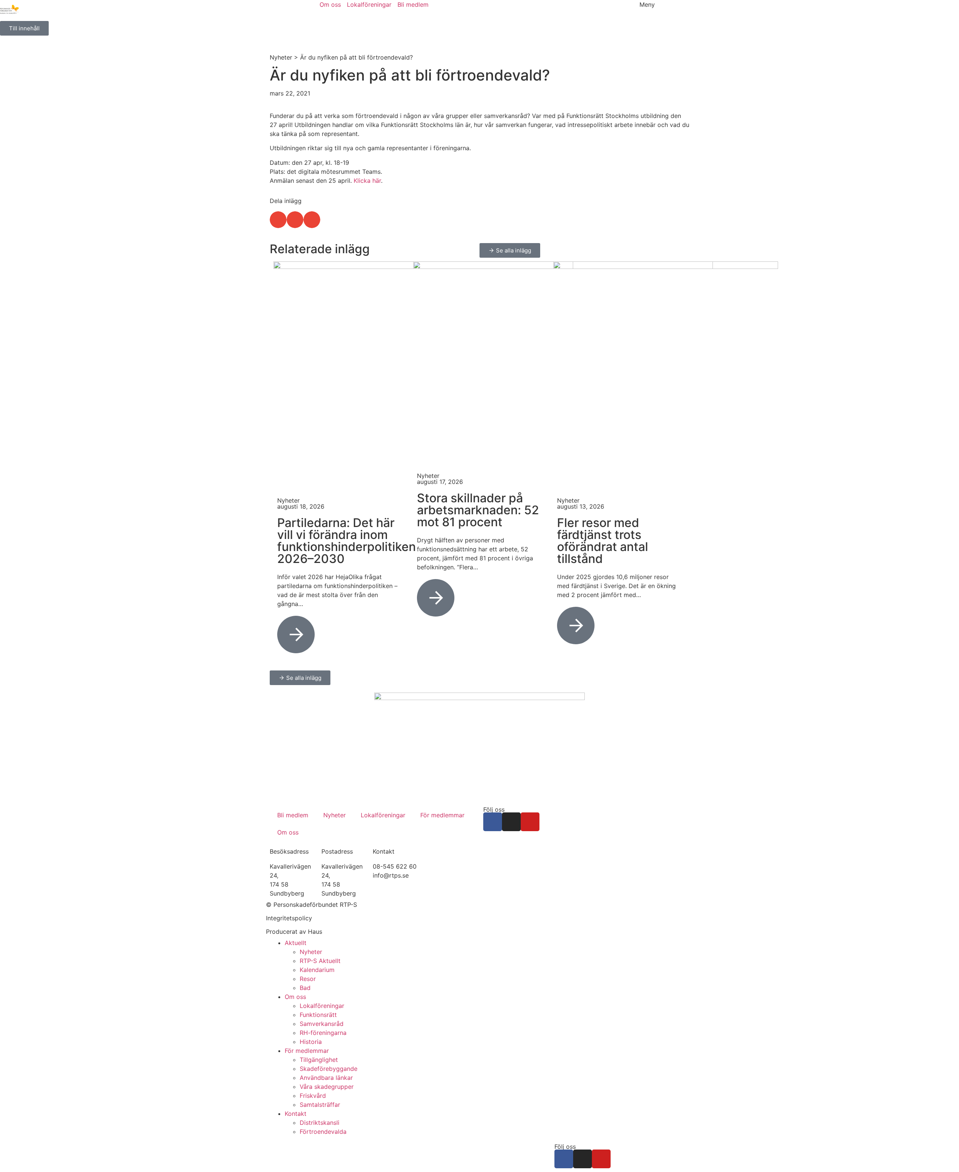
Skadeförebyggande (328, 1068)
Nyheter (281, 57)
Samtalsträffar (320, 1104)
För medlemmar (442, 815)
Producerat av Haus (294, 931)
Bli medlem (292, 815)
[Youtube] (530, 821)
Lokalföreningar (383, 815)
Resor (308, 978)
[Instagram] (511, 821)
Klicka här (367, 180)
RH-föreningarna (323, 1032)
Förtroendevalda (323, 1131)
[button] (278, 219)
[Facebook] (492, 821)
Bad (305, 987)
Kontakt (295, 1113)
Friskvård (313, 1095)
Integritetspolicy (289, 918)
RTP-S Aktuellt (320, 960)
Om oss (288, 832)
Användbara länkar (326, 1077)
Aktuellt (295, 943)
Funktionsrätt (318, 1014)
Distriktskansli (319, 1122)
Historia (311, 1041)
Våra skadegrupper (327, 1086)
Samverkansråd (322, 1023)
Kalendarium (317, 969)
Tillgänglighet (319, 1059)
